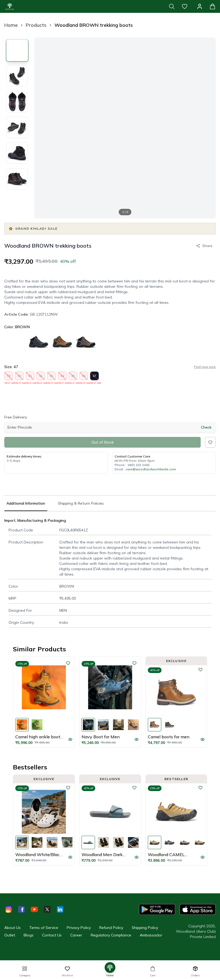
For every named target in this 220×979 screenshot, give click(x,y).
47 (94, 377)
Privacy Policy (79, 927)
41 (30, 377)
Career (76, 935)
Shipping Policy (145, 927)
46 (84, 377)
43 (51, 377)
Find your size (205, 367)
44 (62, 377)
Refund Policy (111, 927)
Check (206, 427)
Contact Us (52, 935)
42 (41, 377)
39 (9, 377)
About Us (12, 927)
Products (36, 25)
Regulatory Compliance (111, 935)
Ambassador (151, 935)
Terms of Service (43, 927)
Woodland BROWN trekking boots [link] (93, 25)
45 (73, 377)
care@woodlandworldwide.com (151, 469)
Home (11, 25)
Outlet (9, 935)
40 (19, 377)
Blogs (29, 935)
